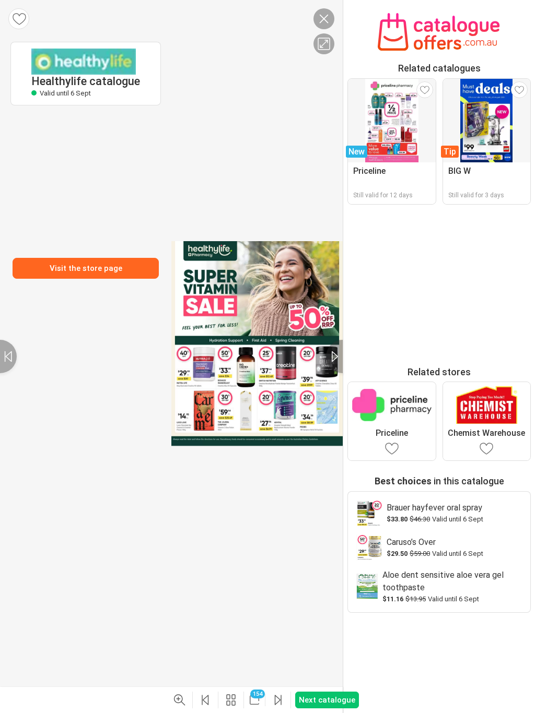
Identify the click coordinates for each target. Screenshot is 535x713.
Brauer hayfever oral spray (434, 508)
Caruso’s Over (411, 542)
